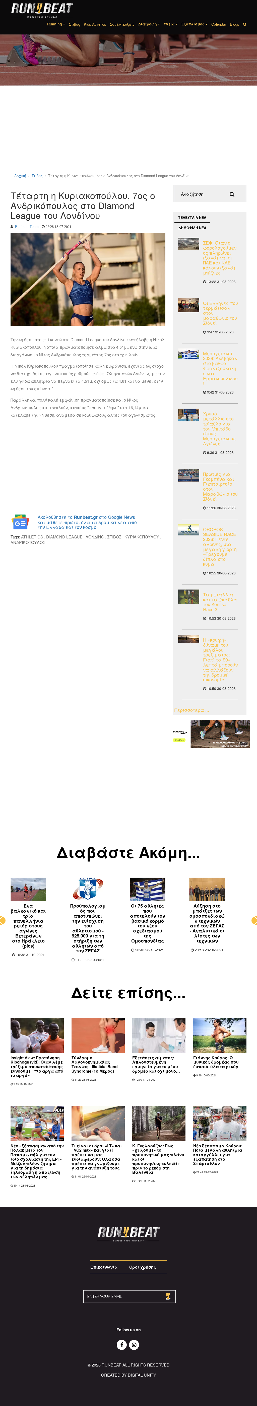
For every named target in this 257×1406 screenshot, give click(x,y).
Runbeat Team (27, 226)
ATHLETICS (32, 537)
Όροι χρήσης (142, 1267)
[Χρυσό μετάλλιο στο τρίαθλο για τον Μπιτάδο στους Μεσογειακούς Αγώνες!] (189, 415)
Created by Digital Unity (128, 1375)
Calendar (218, 24)
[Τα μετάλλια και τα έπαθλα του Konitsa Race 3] (189, 597)
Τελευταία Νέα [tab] (192, 217)
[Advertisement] (128, 136)
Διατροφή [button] (148, 23)
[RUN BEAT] (42, 10)
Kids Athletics (95, 24)
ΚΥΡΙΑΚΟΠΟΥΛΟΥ (141, 537)
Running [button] (55, 23)
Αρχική (20, 175)
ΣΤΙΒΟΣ (114, 537)
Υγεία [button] (170, 23)
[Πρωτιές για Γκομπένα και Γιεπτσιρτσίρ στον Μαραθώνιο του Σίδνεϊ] (189, 475)
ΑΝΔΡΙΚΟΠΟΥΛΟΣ (28, 542)
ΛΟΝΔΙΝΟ (95, 537)
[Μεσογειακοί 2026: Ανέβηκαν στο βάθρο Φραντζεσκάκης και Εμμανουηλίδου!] (189, 353)
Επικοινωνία (103, 1267)
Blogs (234, 24)
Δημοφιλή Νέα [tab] (192, 227)
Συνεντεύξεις (122, 24)
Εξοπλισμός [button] (193, 23)
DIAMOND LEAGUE (64, 537)
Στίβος (74, 24)
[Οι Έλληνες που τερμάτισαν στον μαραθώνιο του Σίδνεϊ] (189, 305)
